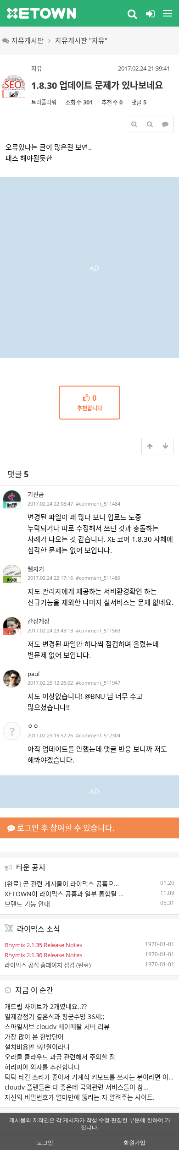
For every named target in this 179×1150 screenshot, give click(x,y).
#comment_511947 (98, 682)
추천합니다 (89, 403)
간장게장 (39, 621)
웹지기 (36, 569)
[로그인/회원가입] (150, 13)
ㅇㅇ (33, 726)
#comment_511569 (98, 630)
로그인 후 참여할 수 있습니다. (65, 828)
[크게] (134, 124)
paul (33, 674)
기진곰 (36, 494)
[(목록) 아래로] (165, 446)
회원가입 (134, 1142)
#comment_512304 (98, 735)
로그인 (45, 1142)
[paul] (12, 679)
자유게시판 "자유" (81, 40)
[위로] (149, 446)
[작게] (149, 124)
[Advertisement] (89, 266)
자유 (36, 68)
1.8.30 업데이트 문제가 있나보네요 (97, 85)
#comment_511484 (98, 503)
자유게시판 (27, 40)
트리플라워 (43, 102)
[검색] (132, 13)
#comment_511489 (98, 577)
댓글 (17, 474)
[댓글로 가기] (165, 124)
